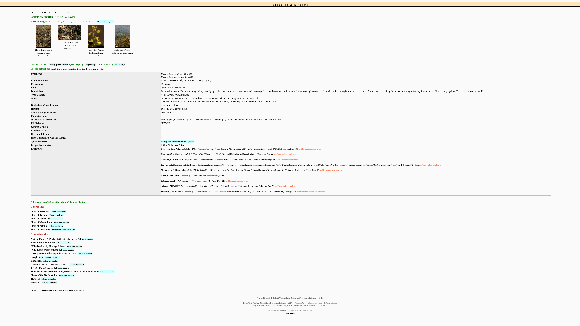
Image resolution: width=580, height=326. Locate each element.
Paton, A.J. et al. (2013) (171, 180)
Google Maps (90, 64)
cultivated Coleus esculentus (63, 229)
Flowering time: (39, 116)
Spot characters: (39, 141)
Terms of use (290, 313)
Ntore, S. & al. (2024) (170, 175)
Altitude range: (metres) (43, 112)
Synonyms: (36, 73)
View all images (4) (106, 21)
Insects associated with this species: (49, 137)
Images (48, 257)
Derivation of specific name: (45, 105)
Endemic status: (39, 130)
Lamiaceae (59, 12)
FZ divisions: (37, 123)
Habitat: (35, 108)
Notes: (34, 98)
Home (33, 12)
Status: (34, 87)
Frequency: (37, 84)
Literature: (36, 148)
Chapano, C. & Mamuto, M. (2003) (176, 154)
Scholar (56, 257)
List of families (46, 12)
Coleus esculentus (58, 211)
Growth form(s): (39, 126)
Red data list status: (41, 134)
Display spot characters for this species (177, 141)
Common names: (39, 80)
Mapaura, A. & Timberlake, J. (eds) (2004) (180, 170)
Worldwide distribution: (43, 119)
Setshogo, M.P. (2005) (170, 186)
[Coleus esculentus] (43, 35)
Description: (37, 91)
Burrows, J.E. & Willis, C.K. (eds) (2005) (179, 148)
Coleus (70, 12)
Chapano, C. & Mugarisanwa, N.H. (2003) (179, 159)
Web (41, 257)
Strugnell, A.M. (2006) (171, 191)
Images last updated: (41, 145)
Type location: (38, 94)
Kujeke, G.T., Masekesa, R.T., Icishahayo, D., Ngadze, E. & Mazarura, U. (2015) (195, 164)
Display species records (58, 64)
